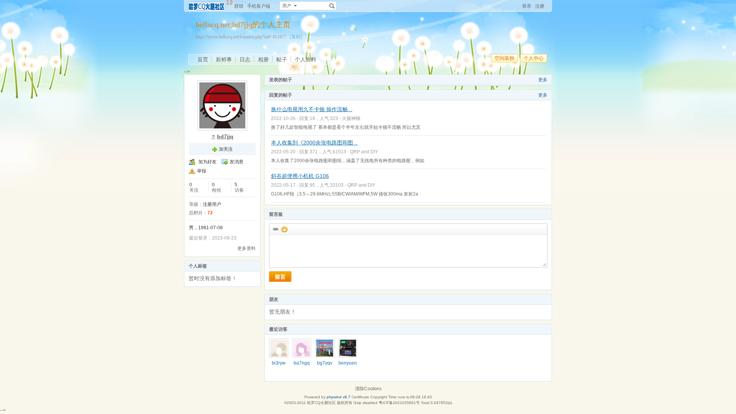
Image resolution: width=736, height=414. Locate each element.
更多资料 (246, 248)
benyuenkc (347, 365)
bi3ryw (279, 363)
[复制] (296, 36)
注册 (539, 6)
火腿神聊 (351, 118)
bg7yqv (324, 363)
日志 (245, 59)
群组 (238, 6)
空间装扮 (504, 58)
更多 (542, 79)
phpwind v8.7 (338, 397)
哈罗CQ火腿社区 (321, 403)
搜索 (332, 5)
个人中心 (534, 58)
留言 (280, 277)
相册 (263, 59)
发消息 (236, 161)
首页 (202, 59)
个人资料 (305, 59)
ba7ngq (302, 363)
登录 (526, 6)
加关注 (226, 149)
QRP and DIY (364, 151)
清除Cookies (368, 388)
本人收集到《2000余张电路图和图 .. (314, 143)
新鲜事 (224, 59)
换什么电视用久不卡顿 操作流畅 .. (311, 109)
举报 (201, 171)
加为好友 (207, 161)
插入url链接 (275, 228)
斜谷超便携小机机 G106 (300, 176)
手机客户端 (258, 6)
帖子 (281, 59)
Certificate (360, 397)
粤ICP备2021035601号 (399, 403)
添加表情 (284, 228)
